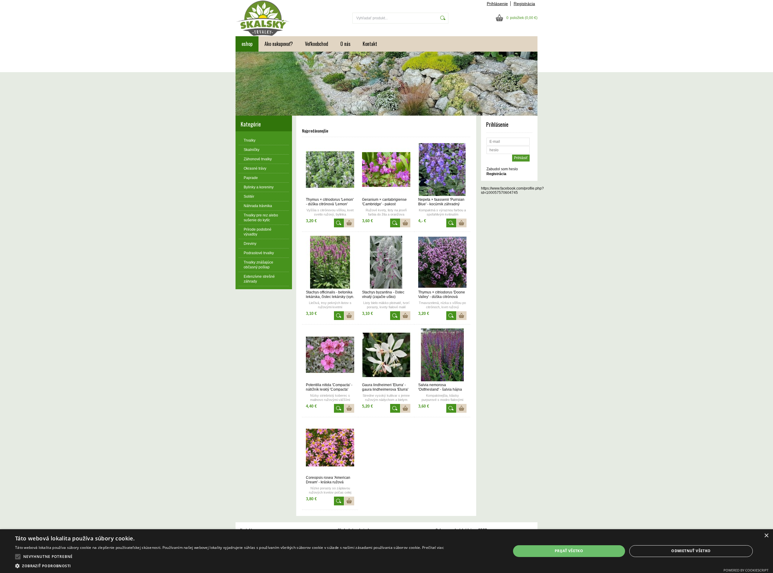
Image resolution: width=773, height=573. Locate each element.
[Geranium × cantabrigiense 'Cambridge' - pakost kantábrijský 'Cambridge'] (386, 195)
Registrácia (524, 3)
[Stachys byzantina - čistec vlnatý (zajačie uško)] (386, 287)
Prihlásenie (497, 3)
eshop (247, 43)
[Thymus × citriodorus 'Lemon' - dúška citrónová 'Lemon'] (330, 195)
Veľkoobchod (316, 43)
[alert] (386, 551)
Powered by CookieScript (745, 570)
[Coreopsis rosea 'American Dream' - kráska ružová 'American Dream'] (330, 473)
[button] (18, 557)
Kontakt (370, 43)
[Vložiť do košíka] (349, 223)
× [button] (766, 535)
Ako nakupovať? (279, 43)
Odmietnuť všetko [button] (690, 550)
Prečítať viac (433, 547)
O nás (345, 43)
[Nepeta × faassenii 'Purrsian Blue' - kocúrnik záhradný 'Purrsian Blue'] (442, 195)
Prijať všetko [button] (569, 550)
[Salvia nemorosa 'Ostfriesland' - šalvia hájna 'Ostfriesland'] (442, 380)
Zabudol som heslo (502, 169)
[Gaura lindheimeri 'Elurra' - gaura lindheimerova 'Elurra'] (386, 380)
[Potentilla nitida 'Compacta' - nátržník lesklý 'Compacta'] (330, 380)
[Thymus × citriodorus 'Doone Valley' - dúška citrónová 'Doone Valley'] (442, 287)
